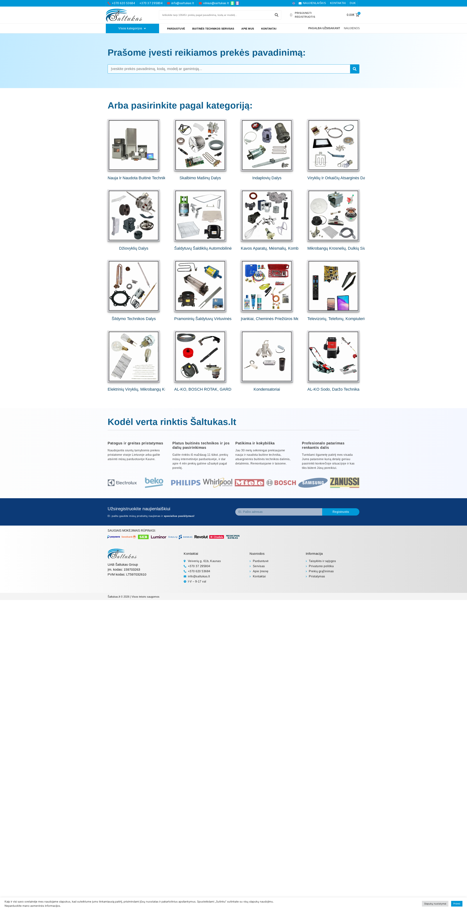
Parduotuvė (176, 28)
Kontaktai (268, 28)
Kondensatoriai (267, 389)
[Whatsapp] (232, 3)
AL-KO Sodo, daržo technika (333, 389)
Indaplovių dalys (266, 178)
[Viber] (237, 3)
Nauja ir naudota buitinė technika (138, 178)
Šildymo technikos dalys (134, 318)
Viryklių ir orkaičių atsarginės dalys (338, 178)
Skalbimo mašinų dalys (200, 178)
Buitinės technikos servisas (213, 28)
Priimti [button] (456, 903)
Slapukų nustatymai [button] (435, 903)
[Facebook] (293, 3)
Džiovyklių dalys (133, 248)
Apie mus (247, 28)
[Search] (276, 15)
